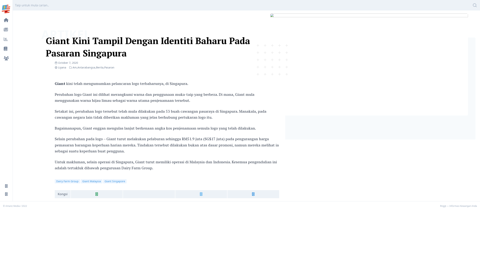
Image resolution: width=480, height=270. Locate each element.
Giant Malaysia (91, 181)
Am (75, 67)
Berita (100, 67)
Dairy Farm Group (67, 181)
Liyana (62, 67)
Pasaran (109, 67)
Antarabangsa (86, 67)
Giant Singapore (115, 181)
